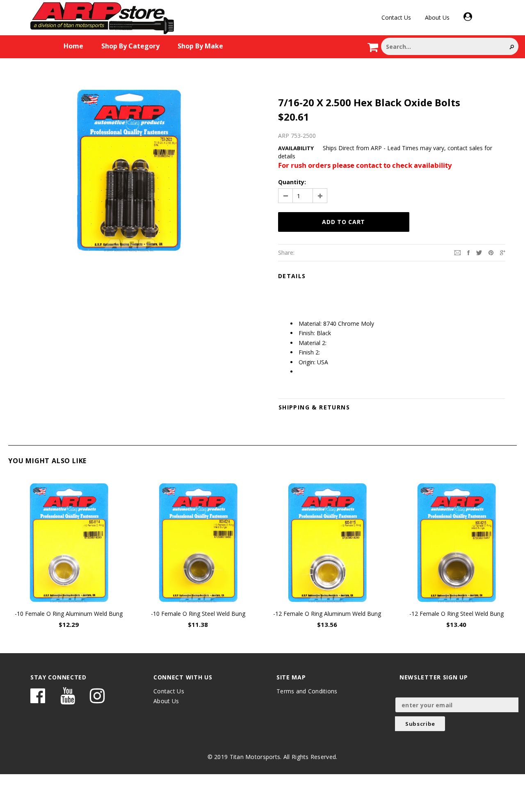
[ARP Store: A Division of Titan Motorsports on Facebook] (37, 700)
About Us (437, 17)
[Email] (457, 252)
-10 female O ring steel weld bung (198, 613)
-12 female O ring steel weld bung (456, 613)
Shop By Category (130, 46)
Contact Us (396, 17)
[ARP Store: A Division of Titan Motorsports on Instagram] (97, 700)
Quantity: (292, 182)
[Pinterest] (490, 252)
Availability (296, 148)
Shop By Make (200, 46)
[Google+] (502, 252)
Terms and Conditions (307, 691)
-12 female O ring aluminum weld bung (327, 613)
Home (73, 46)
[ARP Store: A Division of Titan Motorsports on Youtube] (67, 700)
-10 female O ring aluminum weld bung (69, 613)
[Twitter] (479, 252)
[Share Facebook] (468, 252)
